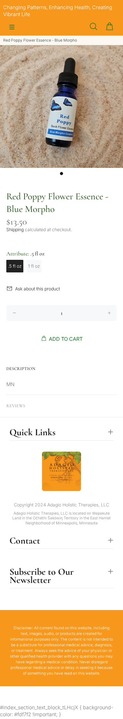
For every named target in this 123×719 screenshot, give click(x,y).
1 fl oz (34, 266)
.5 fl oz (15, 266)
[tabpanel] (61, 106)
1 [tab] (61, 173)
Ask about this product (37, 288)
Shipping (15, 229)
